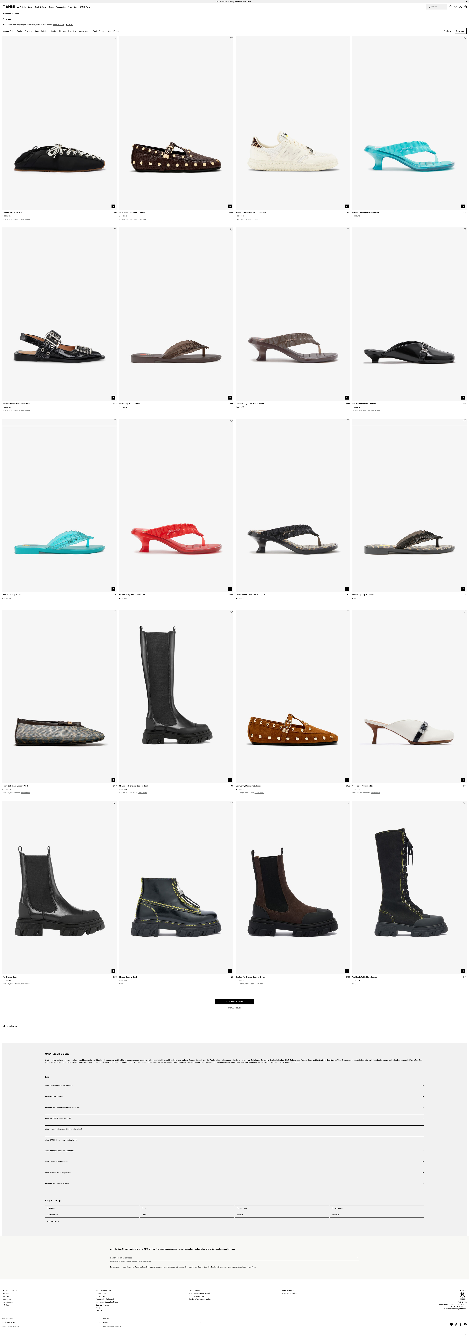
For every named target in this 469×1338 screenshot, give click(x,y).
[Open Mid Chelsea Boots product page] (59, 887)
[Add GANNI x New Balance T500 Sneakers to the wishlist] (348, 38)
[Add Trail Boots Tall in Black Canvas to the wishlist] (465, 803)
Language (106, 1318)
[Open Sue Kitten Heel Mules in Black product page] (409, 314)
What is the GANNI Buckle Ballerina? (59, 1149)
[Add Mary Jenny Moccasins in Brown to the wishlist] (231, 38)
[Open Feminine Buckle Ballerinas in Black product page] (59, 314)
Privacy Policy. (251, 1267)
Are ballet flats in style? (55, 1095)
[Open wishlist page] (455, 6)
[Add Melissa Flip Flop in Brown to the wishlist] (231, 229)
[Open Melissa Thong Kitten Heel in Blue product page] (409, 123)
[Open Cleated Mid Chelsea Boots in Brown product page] (293, 887)
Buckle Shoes (98, 31)
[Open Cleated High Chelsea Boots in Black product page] (176, 696)
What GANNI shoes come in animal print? (61, 1138)
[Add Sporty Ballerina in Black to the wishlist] (115, 38)
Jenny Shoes (84, 31)
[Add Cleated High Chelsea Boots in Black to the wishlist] (231, 612)
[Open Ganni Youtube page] (465, 1324)
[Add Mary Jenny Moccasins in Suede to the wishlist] (348, 612)
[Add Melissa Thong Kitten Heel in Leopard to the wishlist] (348, 420)
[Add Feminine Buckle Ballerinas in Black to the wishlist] (115, 229)
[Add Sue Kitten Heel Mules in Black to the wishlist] (465, 229)
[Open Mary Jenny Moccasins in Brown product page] (176, 123)
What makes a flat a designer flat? (58, 1171)
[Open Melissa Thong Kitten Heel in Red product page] (176, 505)
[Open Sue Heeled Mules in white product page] (409, 696)
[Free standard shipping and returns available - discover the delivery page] (234, 1)
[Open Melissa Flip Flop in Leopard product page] (409, 505)
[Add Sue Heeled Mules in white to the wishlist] (465, 612)
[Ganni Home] (8, 7)
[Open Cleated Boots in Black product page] (176, 887)
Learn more (25, 219)
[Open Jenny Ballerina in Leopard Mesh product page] (59, 696)
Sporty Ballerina (41, 31)
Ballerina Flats (7, 31)
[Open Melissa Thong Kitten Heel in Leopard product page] (293, 505)
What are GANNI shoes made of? (58, 1117)
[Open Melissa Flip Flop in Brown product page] (176, 314)
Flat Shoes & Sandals (67, 31)
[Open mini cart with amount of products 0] (465, 6)
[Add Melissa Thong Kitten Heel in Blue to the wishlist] (465, 38)
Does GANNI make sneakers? (56, 1160)
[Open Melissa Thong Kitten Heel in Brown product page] (293, 314)
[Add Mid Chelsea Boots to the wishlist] (115, 803)
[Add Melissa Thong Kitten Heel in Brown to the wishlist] (348, 229)
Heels (53, 31)
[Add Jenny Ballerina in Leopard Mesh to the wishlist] (115, 612)
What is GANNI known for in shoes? (59, 1084)
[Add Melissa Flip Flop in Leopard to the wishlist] (465, 420)
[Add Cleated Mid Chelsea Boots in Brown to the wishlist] (348, 803)
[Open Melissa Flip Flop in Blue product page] (59, 505)
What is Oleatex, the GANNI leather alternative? (63, 1128)
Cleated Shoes (113, 31)
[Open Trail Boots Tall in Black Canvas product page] (409, 887)
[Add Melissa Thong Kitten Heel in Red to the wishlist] (231, 420)
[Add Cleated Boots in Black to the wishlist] (231, 803)
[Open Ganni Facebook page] (460, 1324)
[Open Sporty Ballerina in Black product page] (59, 123)
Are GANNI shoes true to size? (57, 1182)
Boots (19, 31)
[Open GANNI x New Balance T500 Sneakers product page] (293, 123)
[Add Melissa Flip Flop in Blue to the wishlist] (115, 420)
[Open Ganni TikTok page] (456, 1324)
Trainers (28, 31)
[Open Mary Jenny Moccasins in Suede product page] (293, 696)
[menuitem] (21, 7)
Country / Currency (7, 1318)
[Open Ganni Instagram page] (451, 1324)
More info (69, 25)
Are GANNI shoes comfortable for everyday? (62, 1106)
